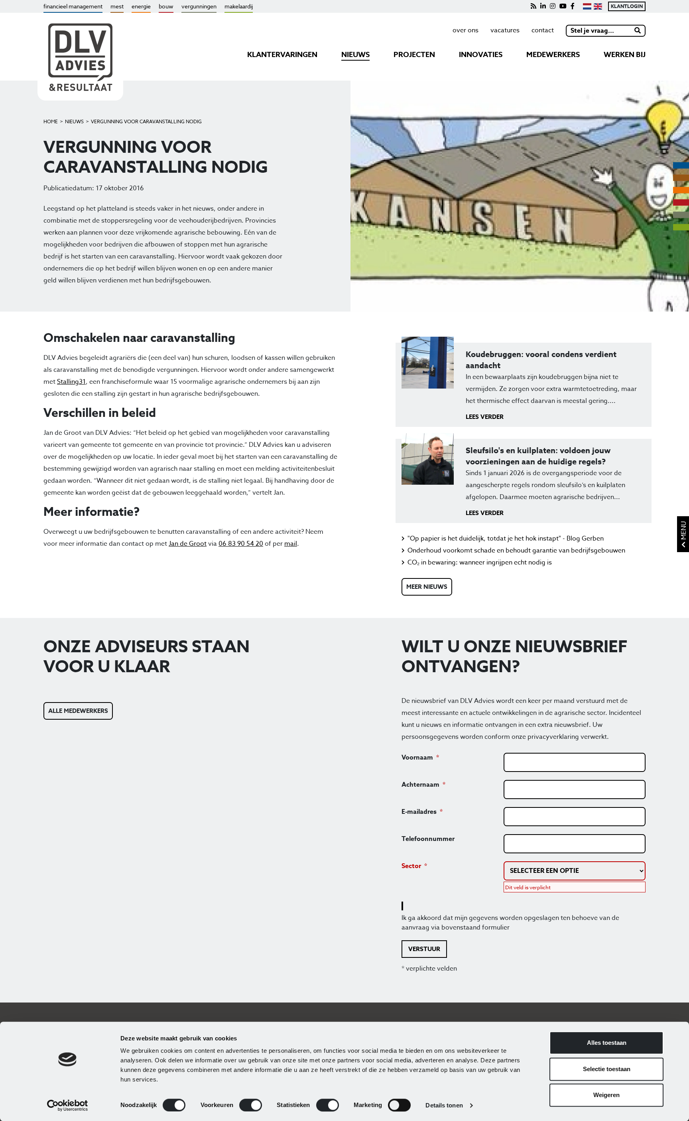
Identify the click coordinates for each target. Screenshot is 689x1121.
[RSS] (533, 6)
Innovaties (480, 54)
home (50, 121)
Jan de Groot (188, 544)
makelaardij (238, 6)
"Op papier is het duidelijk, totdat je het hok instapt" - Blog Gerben (505, 538)
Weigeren (606, 1094)
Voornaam (417, 757)
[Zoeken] (638, 31)
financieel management (72, 6)
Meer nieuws (426, 586)
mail (290, 544)
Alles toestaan (606, 1042)
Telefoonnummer (428, 839)
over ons (465, 30)
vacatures (505, 30)
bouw (166, 6)
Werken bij (625, 54)
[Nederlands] (587, 6)
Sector (411, 866)
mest (117, 6)
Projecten (414, 54)
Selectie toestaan (606, 1069)
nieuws (355, 54)
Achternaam (420, 784)
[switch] (250, 1105)
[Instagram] (552, 6)
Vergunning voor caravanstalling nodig (146, 121)
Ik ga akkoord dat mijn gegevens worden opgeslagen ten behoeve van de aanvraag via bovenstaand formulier (510, 922)
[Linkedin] (543, 6)
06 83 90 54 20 (241, 544)
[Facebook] (573, 6)
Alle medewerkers (78, 711)
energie (141, 6)
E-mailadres (419, 812)
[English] (598, 6)
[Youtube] (563, 6)
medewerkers (553, 54)
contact (543, 30)
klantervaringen (282, 54)
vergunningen (199, 6)
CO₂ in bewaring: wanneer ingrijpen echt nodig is (479, 562)
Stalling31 (71, 382)
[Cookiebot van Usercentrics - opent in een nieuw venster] (67, 1105)
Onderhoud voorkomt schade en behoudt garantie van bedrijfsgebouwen (516, 550)
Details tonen (444, 1105)
